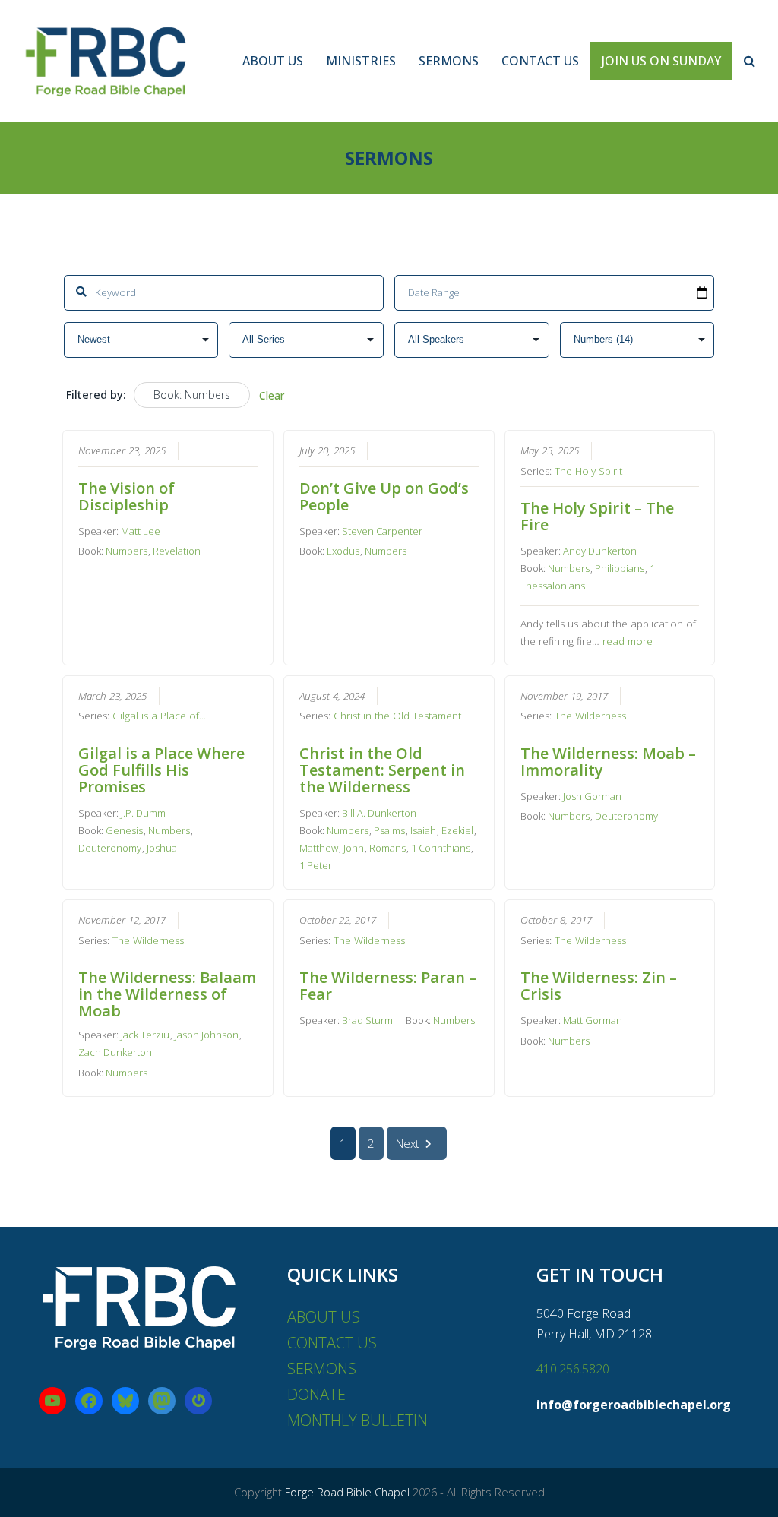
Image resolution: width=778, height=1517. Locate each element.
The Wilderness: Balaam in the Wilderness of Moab (167, 994)
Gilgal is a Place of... (159, 715)
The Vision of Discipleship (126, 496)
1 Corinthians (440, 848)
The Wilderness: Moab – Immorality (608, 761)
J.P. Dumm (143, 813)
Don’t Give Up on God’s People (384, 496)
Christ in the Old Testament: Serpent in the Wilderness (382, 770)
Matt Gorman (592, 1020)
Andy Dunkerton (600, 551)
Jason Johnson (207, 1034)
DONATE (316, 1394)
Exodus (343, 551)
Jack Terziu (145, 1034)
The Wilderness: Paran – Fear (387, 985)
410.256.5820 (572, 1369)
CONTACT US (332, 1342)
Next (407, 1143)
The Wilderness (590, 715)
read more (627, 641)
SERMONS (321, 1368)
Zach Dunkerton (115, 1052)
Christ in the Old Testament (397, 715)
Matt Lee (140, 531)
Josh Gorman (592, 796)
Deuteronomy (109, 848)
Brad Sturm (367, 1020)
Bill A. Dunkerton (379, 813)
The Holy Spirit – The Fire (597, 516)
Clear (271, 395)
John (353, 848)
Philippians (619, 568)
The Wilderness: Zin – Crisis (598, 985)
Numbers (126, 551)
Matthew (318, 848)
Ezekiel (457, 830)
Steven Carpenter (382, 531)
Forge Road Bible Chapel (347, 1492)
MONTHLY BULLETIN (357, 1420)
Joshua (162, 848)
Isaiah (423, 830)
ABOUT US (323, 1317)
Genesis (124, 830)
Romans (387, 848)
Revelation (177, 551)
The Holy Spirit (588, 471)
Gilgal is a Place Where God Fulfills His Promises (161, 770)
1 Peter (315, 865)
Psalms (389, 830)
